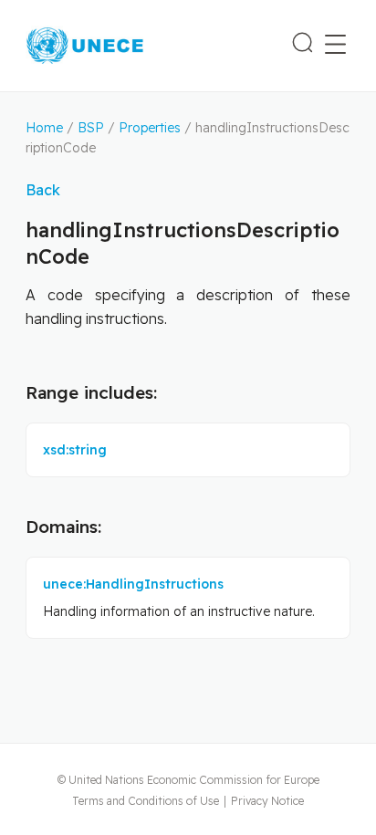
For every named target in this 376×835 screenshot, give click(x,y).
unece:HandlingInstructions (133, 584)
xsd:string (75, 450)
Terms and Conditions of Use (145, 801)
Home (44, 128)
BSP (91, 128)
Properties (150, 128)
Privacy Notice (267, 801)
